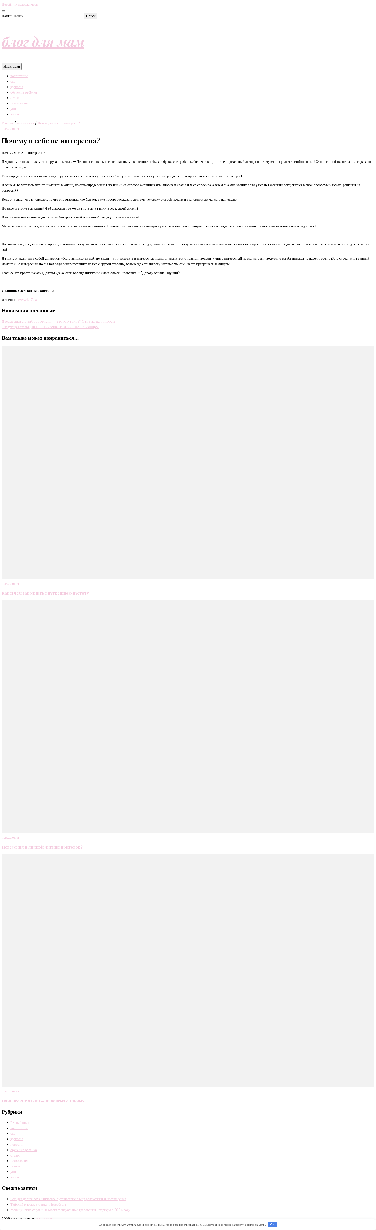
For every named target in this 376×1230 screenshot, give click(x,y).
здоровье (17, 86)
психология (19, 103)
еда (12, 81)
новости (16, 1144)
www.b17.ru (27, 299)
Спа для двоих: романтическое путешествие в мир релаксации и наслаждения (68, 1198)
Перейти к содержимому (20, 4)
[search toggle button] (3, 11)
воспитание (19, 75)
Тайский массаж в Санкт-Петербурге (38, 1204)
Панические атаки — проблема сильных (43, 1101)
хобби (14, 114)
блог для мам (43, 41)
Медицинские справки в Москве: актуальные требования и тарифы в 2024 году (70, 1209)
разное (15, 1166)
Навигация (11, 66)
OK (272, 1224)
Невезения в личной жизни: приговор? (42, 847)
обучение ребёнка (23, 92)
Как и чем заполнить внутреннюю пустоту (45, 593)
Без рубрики (19, 1122)
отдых (15, 97)
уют (13, 108)
